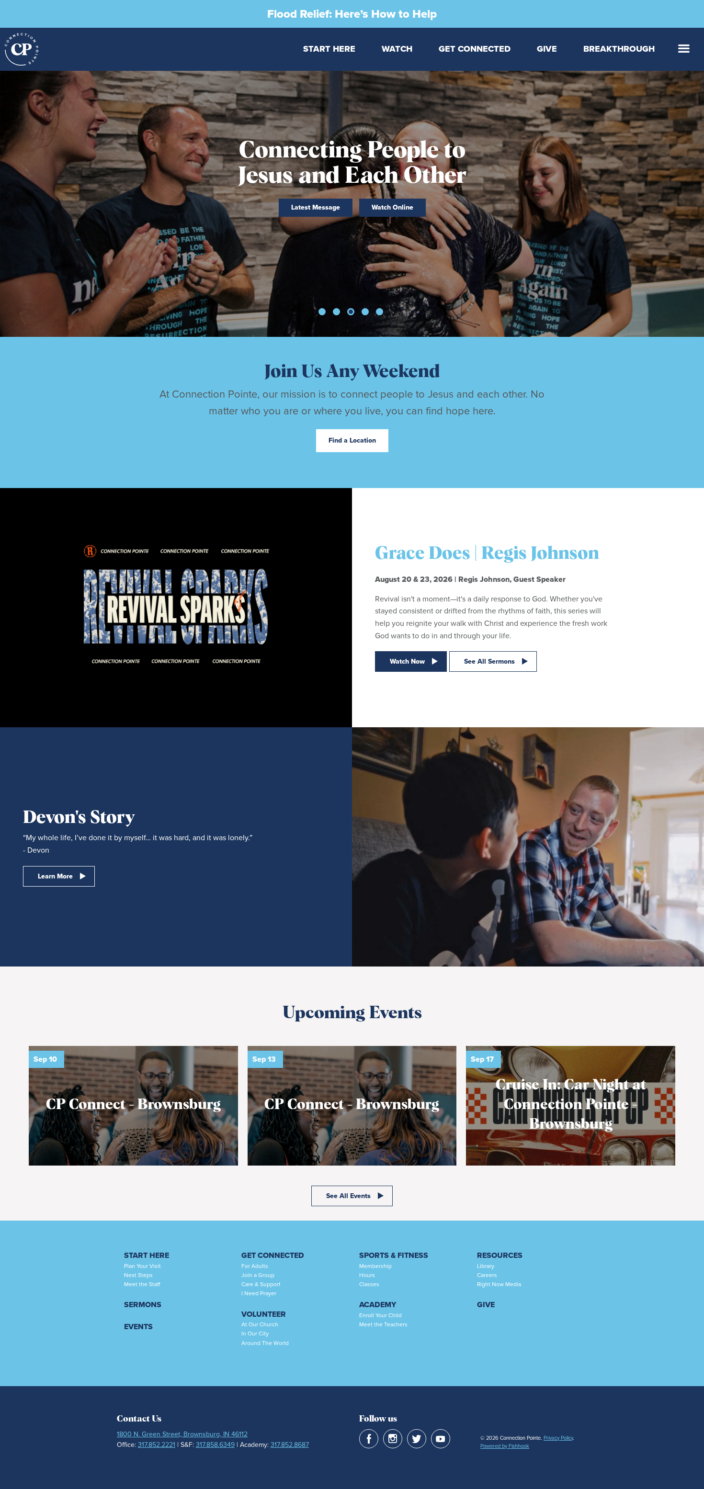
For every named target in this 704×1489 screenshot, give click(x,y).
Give (547, 49)
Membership (375, 1266)
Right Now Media (499, 1284)
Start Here (329, 49)
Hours (367, 1275)
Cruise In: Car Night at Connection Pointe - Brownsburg (571, 1104)
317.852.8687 (290, 1445)
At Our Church (259, 1324)
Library (485, 1266)
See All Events (348, 1196)
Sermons (142, 1304)
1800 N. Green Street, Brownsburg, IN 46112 (182, 1434)
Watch (397, 49)
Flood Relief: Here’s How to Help (352, 13)
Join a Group (257, 1275)
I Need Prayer (258, 1293)
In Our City (255, 1333)
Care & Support (261, 1284)
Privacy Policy (558, 1438)
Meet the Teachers (383, 1324)
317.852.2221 (156, 1445)
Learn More (55, 876)
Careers (487, 1275)
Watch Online (392, 207)
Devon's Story (79, 818)
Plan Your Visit (142, 1266)
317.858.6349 (215, 1445)
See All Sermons (489, 661)
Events (138, 1326)
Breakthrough (619, 49)
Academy (377, 1304)
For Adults (254, 1266)
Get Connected (475, 49)
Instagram (392, 1438)
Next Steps (138, 1275)
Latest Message (315, 207)
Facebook (368, 1438)
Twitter (416, 1438)
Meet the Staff (142, 1284)
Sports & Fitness (393, 1255)
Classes (369, 1284)
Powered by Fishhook (504, 1446)
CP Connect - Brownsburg (133, 1105)
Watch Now (407, 661)
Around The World (265, 1343)
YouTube (440, 1438)
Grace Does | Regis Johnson (487, 554)
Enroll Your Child (380, 1315)
